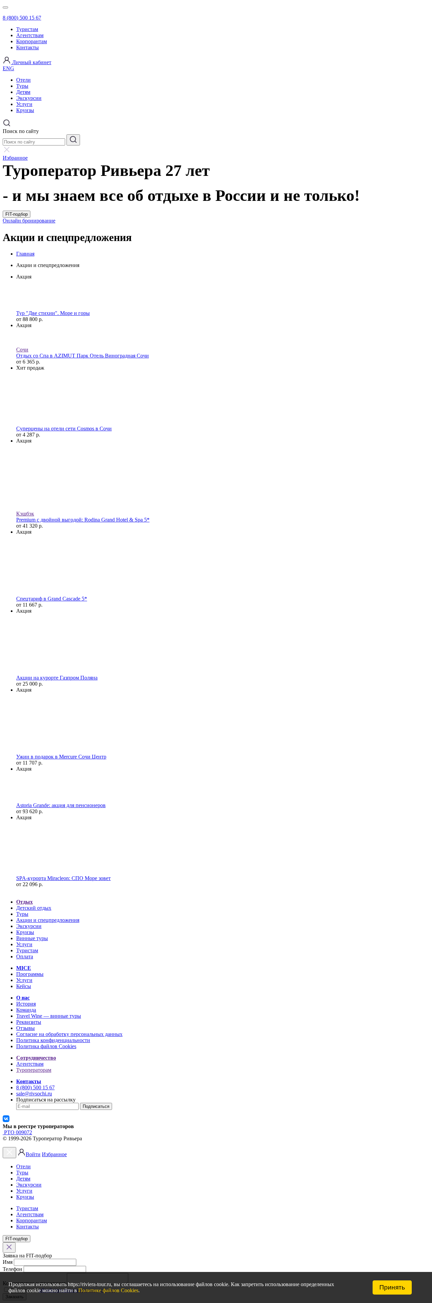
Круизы (25, 110)
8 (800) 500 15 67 (22, 18)
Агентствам (30, 35)
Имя (7, 1262)
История (26, 1004)
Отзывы (25, 1028)
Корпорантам (31, 41)
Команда (26, 1010)
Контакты (27, 47)
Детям (23, 92)
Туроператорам (33, 1070)
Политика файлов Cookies (46, 1046)
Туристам (27, 29)
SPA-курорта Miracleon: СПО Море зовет (63, 878)
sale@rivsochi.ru (34, 1093)
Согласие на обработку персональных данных (69, 1034)
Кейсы (23, 986)
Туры (22, 86)
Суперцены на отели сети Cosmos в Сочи (64, 428)
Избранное (54, 1154)
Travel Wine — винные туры (48, 1016)
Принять (392, 1287)
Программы (30, 974)
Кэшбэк (25, 513)
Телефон (12, 1269)
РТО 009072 (17, 1132)
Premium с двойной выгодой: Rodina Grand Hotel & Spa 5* (83, 520)
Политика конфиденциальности (53, 1040)
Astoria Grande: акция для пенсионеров (61, 805)
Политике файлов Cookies (108, 1290)
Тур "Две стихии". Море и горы (53, 313)
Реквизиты (28, 1022)
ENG (8, 68)
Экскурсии (29, 98)
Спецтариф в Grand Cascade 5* (51, 599)
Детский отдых (33, 908)
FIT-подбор (16, 214)
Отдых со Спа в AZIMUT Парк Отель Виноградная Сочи (82, 355)
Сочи (22, 349)
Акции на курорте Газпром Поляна (57, 678)
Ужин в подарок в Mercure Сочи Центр (61, 757)
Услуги (24, 104)
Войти (33, 1154)
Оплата (24, 956)
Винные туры (32, 938)
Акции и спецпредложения (47, 920)
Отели (23, 80)
